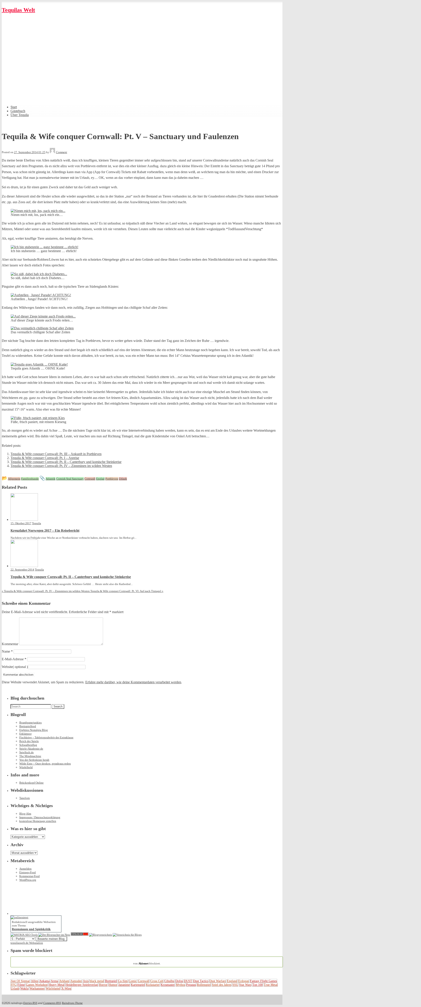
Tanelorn (24, 798)
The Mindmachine (30, 756)
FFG (13, 984)
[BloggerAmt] (100, 934)
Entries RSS (30, 1003)
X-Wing (66, 988)
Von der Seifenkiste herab (34, 759)
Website (7, 667)
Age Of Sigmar (20, 981)
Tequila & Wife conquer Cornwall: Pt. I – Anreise (45, 458)
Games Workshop (37, 984)
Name (7, 651)
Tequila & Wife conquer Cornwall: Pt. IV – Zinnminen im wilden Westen (61, 466)
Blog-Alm (25, 813)
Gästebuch (18, 111)
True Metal (271, 984)
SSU (235, 984)
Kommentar (10, 644)
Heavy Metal (56, 984)
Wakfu (24, 988)
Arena (54, 981)
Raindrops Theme (72, 1003)
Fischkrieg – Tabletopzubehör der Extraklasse (46, 737)
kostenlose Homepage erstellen (37, 821)
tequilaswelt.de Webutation (27, 942)
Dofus (179, 981)
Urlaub (15, 988)
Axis (86, 981)
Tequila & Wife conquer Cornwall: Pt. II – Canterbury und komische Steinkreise (66, 462)
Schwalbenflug (28, 745)
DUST (188, 981)
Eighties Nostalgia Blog (33, 730)
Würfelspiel (53, 988)
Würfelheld (26, 767)
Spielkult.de (26, 752)
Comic (133, 981)
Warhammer (37, 988)
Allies (34, 981)
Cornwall (143, 981)
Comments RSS (52, 1003)
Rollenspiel (204, 984)
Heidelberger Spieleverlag (82, 984)
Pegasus (191, 984)
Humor (113, 984)
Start (14, 107)
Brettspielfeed (27, 726)
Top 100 (257, 984)
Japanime (124, 984)
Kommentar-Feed (29, 876)
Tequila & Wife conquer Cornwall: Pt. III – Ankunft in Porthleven (56, 454)
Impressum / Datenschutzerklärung (39, 817)
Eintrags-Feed (27, 872)
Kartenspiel (138, 984)
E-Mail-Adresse (14, 659)
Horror (103, 984)
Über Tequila (20, 115)
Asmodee (76, 981)
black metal (97, 981)
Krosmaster (168, 984)
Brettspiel (111, 981)
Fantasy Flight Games (263, 981)
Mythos (180, 984)
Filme (21, 984)
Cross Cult (156, 981)
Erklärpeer (25, 733)
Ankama (44, 981)
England (232, 981)
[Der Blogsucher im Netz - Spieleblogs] (54, 934)
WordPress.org (27, 879)
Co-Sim (123, 981)
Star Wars (245, 984)
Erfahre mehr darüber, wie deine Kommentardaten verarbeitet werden (133, 682)
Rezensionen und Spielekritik (31, 929)
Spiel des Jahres (221, 984)
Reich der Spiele (29, 741)
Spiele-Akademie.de (31, 748)
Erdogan (243, 981)
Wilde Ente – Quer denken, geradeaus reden (45, 763)
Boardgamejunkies (30, 722)
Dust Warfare (217, 981)
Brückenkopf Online (31, 782)
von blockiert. (147, 961)
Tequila (36, 523)
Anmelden (25, 868)
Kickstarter (153, 984)
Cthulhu (169, 981)
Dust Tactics (200, 981)
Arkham (64, 981)
